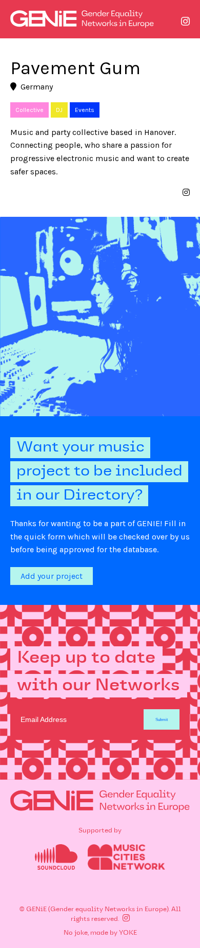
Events (84, 110)
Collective (29, 110)
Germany (37, 86)
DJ (59, 110)
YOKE (128, 933)
